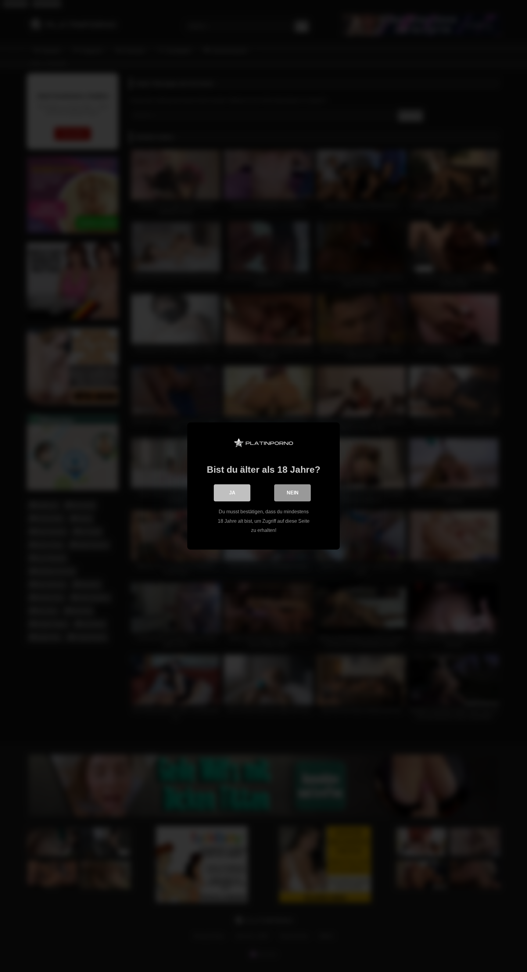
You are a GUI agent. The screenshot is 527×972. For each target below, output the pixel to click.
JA (232, 492)
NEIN (293, 492)
